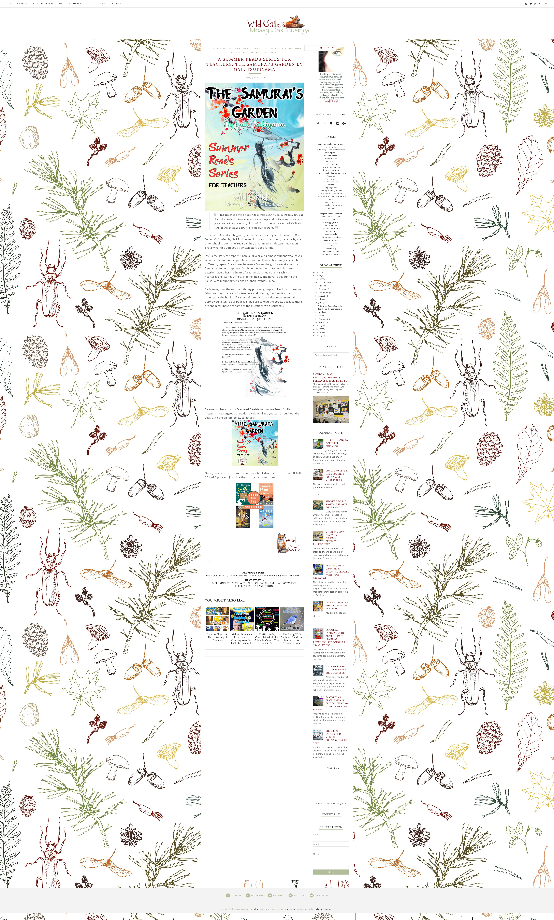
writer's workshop (331, 254)
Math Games (331, 202)
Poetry (331, 208)
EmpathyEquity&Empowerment (331, 173)
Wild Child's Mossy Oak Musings (238, 909)
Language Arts (331, 187)
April (321, 312)
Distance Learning (331, 170)
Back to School (331, 155)
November (324, 286)
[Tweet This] (321, 48)
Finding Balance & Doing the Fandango (337, 443)
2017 (318, 329)
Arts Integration (331, 147)
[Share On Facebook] (325, 48)
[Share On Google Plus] (329, 48)
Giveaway (331, 179)
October (323, 289)
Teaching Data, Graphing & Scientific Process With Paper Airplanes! (331, 571)
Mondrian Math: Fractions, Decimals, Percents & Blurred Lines (330, 377)
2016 (318, 332)
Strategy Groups (331, 222)
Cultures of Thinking (331, 167)
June (321, 302)
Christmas (331, 161)
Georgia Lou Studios (305, 909)
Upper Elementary (331, 240)
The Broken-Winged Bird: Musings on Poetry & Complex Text (330, 737)
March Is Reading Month (331, 193)
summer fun (272, 49)
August (322, 296)
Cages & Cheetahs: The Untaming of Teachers (337, 605)
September (324, 292)
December (324, 282)
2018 (318, 325)
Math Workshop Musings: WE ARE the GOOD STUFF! (336, 669)
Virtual (331, 245)
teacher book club (331, 228)
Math (331, 199)
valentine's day (331, 243)
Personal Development (245, 49)
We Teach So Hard (268, 53)
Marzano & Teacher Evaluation (331, 196)
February (323, 319)
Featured (331, 176)
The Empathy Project (331, 237)
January (322, 322)
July (320, 299)
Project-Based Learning (331, 213)
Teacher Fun (245, 53)
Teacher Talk (331, 234)
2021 (318, 272)
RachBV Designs (275, 909)
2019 (318, 279)
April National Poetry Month (331, 144)
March (322, 315)
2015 (318, 336)
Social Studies (331, 219)
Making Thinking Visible (331, 190)
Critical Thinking (331, 164)
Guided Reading (331, 182)
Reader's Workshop (331, 216)
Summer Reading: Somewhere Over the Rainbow (336, 504)
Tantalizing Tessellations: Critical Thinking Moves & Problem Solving (330, 703)
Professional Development (331, 211)
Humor (331, 184)
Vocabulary (331, 248)
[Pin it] (333, 48)
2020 (318, 275)
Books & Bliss (217, 49)
